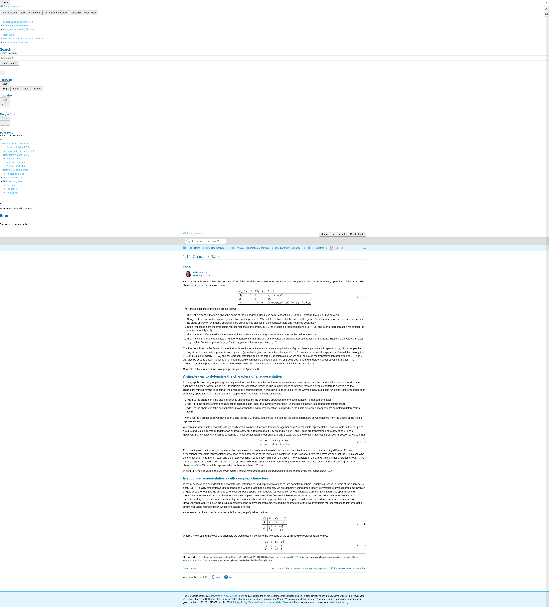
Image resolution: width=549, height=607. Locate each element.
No (230, 577)
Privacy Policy (240, 602)
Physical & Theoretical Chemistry (252, 248)
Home (197, 248)
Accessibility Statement (281, 602)
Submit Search (9, 63)
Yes (218, 577)
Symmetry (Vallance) (291, 248)
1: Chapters (318, 248)
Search (188, 241)
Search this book (8, 53)
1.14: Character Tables (208, 557)
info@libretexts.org (338, 602)
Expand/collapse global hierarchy (186, 248)
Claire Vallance (200, 272)
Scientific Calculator (16, 166)
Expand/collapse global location (364, 247)
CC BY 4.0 (296, 557)
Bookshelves (218, 248)
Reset (5, 84)
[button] (11, 189)
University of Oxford (202, 275)
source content (202, 560)
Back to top (188, 568)
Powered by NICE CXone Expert (228, 596)
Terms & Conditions (258, 602)
